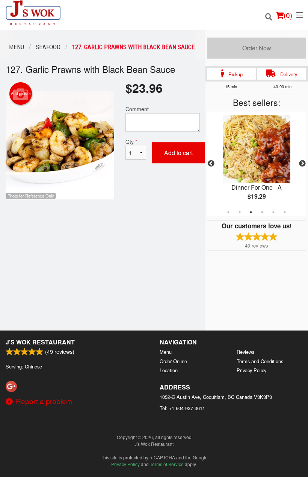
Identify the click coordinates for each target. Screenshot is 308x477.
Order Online (173, 361)
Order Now (256, 48)
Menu (166, 351)
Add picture (21, 93)
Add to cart (178, 152)
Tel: (182, 408)
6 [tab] (284, 212)
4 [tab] (262, 212)
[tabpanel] (256, 163)
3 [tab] (251, 212)
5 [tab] (273, 212)
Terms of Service (167, 464)
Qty (131, 141)
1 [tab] (228, 212)
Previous (211, 164)
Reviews (245, 351)
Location (169, 370)
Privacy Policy (251, 370)
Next (302, 164)
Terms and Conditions (260, 361)
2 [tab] (239, 212)
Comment (137, 109)
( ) (288, 15)
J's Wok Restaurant (40, 342)
